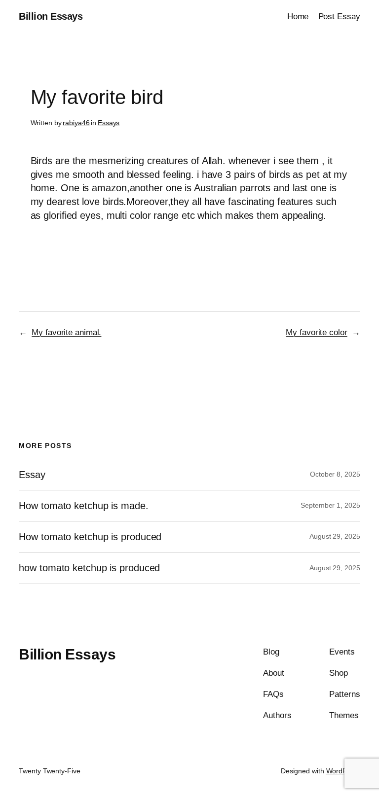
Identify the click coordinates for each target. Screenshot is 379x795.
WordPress (343, 771)
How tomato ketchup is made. (83, 505)
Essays (108, 123)
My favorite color (316, 332)
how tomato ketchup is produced (89, 567)
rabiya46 (76, 123)
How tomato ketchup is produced (90, 536)
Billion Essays (50, 16)
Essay (32, 474)
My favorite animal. (66, 332)
